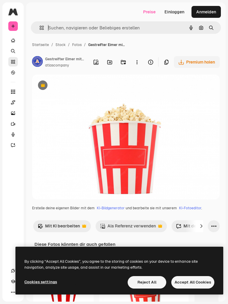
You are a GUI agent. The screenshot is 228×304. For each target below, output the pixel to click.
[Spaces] (13, 102)
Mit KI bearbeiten (59, 227)
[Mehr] (13, 292)
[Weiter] (201, 226)
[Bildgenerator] (13, 113)
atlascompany (57, 65)
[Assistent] (13, 145)
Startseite (40, 44)
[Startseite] (13, 40)
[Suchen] (13, 51)
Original (70, 86)
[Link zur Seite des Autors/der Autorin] (37, 62)
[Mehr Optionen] (137, 62)
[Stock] (13, 61)
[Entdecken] (13, 72)
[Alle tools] (13, 91)
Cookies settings (40, 281)
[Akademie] (13, 281)
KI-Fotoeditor (190, 208)
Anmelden (206, 12)
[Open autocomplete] (39, 28)
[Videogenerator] (13, 124)
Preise (149, 12)
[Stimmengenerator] (13, 134)
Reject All (146, 282)
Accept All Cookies (193, 282)
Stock (61, 44)
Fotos (77, 44)
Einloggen (174, 12)
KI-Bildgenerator (111, 208)
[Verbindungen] (13, 271)
